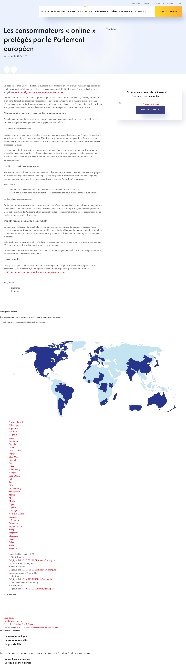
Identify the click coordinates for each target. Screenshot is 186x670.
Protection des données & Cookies (19, 624)
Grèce (11, 466)
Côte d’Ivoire (15, 450)
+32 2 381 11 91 (29, 560)
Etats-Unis (13, 457)
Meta (11, 498)
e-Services (140, 11)
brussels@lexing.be (46, 560)
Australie (13, 431)
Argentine (13, 428)
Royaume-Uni (15, 526)
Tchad (11, 545)
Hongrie (12, 472)
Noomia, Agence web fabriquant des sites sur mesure (39, 627)
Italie (11, 479)
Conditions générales (13, 621)
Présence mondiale (121, 11)
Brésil (11, 438)
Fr (180, 3)
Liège (11, 573)
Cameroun (13, 441)
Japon (11, 482)
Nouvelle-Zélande (17, 513)
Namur (12, 582)
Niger (11, 504)
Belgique (13, 434)
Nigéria (12, 507)
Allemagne (14, 425)
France (12, 463)
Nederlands (175, 15)
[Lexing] (15, 11)
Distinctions (135, 3)
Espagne (13, 453)
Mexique (13, 501)
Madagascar (14, 491)
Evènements (101, 11)
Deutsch (174, 12)
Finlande (13, 460)
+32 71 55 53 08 (29, 569)
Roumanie (13, 523)
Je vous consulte (168, 11)
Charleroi (13, 563)
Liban (11, 485)
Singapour (13, 532)
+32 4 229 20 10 (29, 579)
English (173, 9)
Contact (157, 3)
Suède (11, 539)
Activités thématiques (53, 11)
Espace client (168, 3)
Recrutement (147, 3)
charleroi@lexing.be (46, 569)
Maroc (12, 494)
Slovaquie (13, 536)
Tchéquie (13, 548)
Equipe (71, 11)
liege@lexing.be (44, 579)
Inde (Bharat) (15, 476)
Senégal (12, 529)
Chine (11, 447)
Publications (85, 11)
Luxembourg (15, 488)
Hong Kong (14, 469)
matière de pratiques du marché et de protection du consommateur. (34, 272)
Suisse (12, 542)
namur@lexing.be (45, 588)
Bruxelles (13, 554)
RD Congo (14, 520)
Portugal (13, 517)
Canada (12, 444)
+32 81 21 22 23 (29, 588)
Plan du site (9, 618)
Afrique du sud (16, 422)
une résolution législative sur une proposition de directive (37, 92)
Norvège (13, 510)
